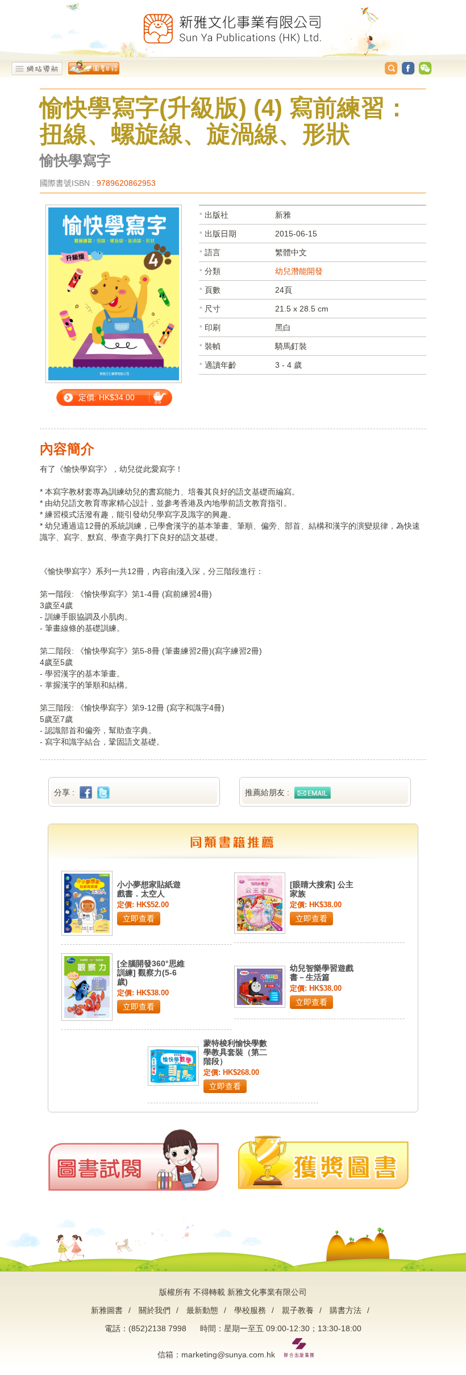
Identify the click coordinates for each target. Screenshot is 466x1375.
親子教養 (298, 1310)
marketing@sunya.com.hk (228, 1354)
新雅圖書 (107, 1310)
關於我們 (154, 1310)
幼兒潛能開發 (299, 271)
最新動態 (202, 1310)
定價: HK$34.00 (106, 397)
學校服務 (250, 1310)
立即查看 (139, 918)
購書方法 (345, 1310)
